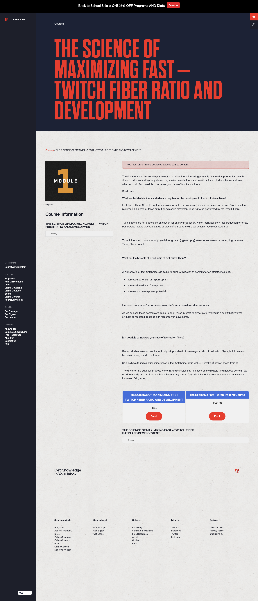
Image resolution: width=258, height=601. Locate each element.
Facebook (176, 530)
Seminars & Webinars (16, 331)
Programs (10, 278)
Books (8, 293)
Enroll (154, 416)
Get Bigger (10, 314)
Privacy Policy (216, 530)
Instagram (176, 537)
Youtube (175, 527)
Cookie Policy (216, 534)
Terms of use (216, 527)
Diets (7, 284)
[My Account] (254, 24)
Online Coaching (13, 287)
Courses (49, 150)
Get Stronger (11, 311)
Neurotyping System (15, 267)
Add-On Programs (14, 281)
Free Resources (13, 334)
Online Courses (13, 290)
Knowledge (11, 328)
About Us (9, 338)
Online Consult (12, 296)
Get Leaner (10, 317)
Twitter (174, 534)
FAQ (7, 344)
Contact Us (10, 341)
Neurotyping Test (14, 299)
